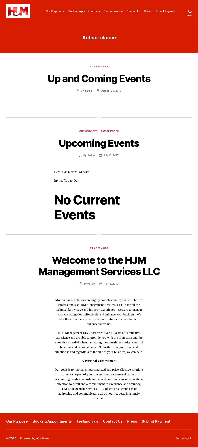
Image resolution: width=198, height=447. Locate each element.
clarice (88, 90)
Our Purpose (54, 11)
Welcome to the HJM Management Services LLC (99, 265)
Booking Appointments (82, 11)
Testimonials (112, 11)
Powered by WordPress (35, 438)
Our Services (88, 131)
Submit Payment (165, 11)
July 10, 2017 (111, 155)
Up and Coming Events (99, 78)
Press (148, 11)
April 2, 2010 (111, 283)
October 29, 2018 (111, 90)
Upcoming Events (99, 143)
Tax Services (99, 66)
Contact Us (133, 11)
